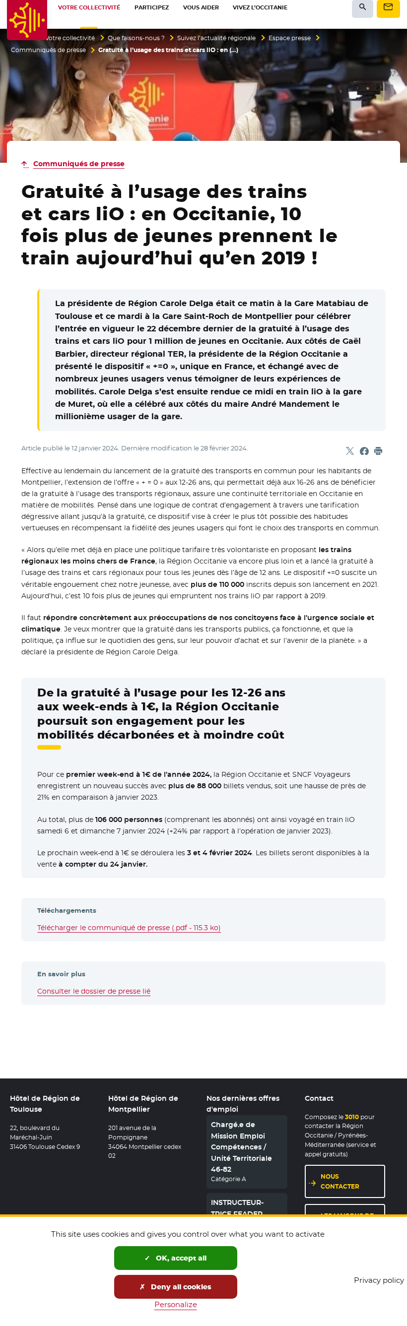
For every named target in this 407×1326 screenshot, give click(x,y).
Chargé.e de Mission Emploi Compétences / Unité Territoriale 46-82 (241, 1147)
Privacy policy (379, 1280)
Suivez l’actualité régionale (216, 38)
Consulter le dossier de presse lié (93, 991)
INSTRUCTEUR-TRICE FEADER (237, 1208)
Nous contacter (340, 1181)
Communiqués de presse (48, 50)
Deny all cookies (180, 1286)
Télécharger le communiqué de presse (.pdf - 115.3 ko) (129, 927)
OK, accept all (180, 1258)
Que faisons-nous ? (136, 38)
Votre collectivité (70, 38)
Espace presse (290, 38)
